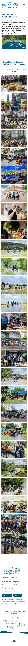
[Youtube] (14, 641)
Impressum (5, 577)
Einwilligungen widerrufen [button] (9, 604)
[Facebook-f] (12, 641)
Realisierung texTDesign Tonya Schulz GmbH (14, 636)
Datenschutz (13, 577)
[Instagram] (16, 641)
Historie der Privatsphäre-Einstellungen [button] (13, 601)
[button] (24, 5)
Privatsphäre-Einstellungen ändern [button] (12, 599)
